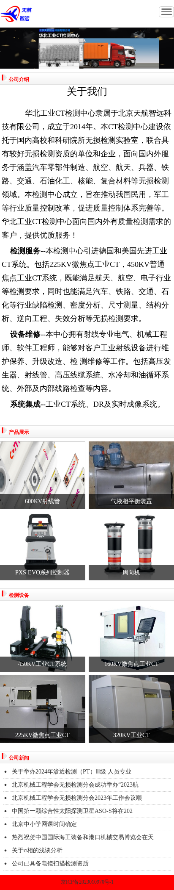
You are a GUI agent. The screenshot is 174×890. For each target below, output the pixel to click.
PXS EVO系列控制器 (42, 572)
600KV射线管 (42, 501)
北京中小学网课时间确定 (44, 824)
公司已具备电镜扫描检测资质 (50, 863)
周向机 (131, 572)
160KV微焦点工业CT (131, 664)
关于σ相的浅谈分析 (37, 850)
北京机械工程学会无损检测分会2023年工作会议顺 (77, 798)
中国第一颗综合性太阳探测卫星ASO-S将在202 (72, 811)
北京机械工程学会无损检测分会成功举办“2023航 (75, 785)
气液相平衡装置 (131, 501)
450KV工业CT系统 (42, 664)
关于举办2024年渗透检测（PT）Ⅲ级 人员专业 (71, 771)
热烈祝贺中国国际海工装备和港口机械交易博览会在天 (83, 837)
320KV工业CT (131, 735)
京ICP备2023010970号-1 (87, 882)
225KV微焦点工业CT (42, 735)
